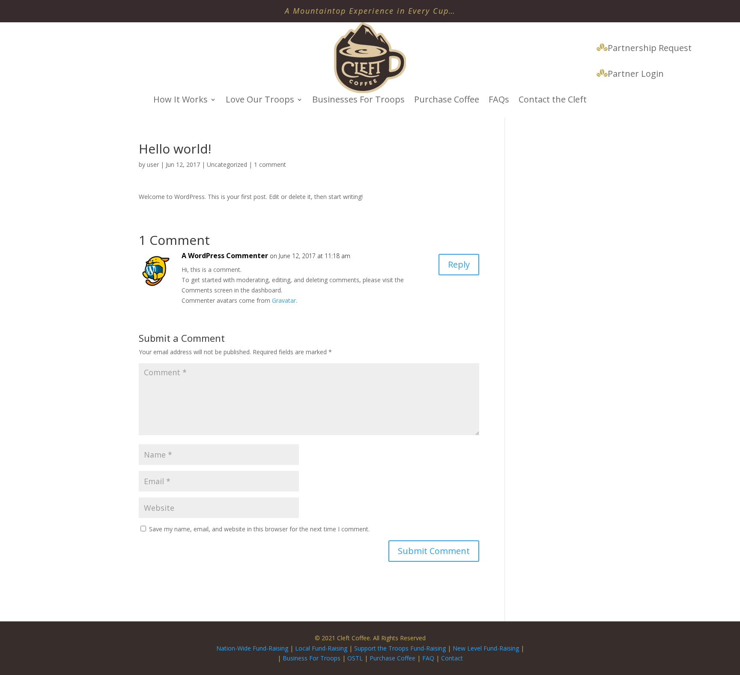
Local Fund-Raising (321, 648)
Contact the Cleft (553, 100)
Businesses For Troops (358, 100)
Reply (459, 264)
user (153, 164)
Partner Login (636, 74)
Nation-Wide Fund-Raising (252, 648)
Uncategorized (227, 164)
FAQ (428, 658)
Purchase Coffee (446, 100)
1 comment (270, 164)
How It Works (180, 100)
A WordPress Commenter (225, 255)
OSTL (355, 658)
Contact (452, 658)
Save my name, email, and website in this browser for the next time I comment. (259, 529)
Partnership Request (650, 48)
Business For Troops (312, 658)
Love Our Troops (260, 100)
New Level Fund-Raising (487, 648)
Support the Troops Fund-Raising (400, 648)
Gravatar (284, 300)
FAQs (499, 100)
